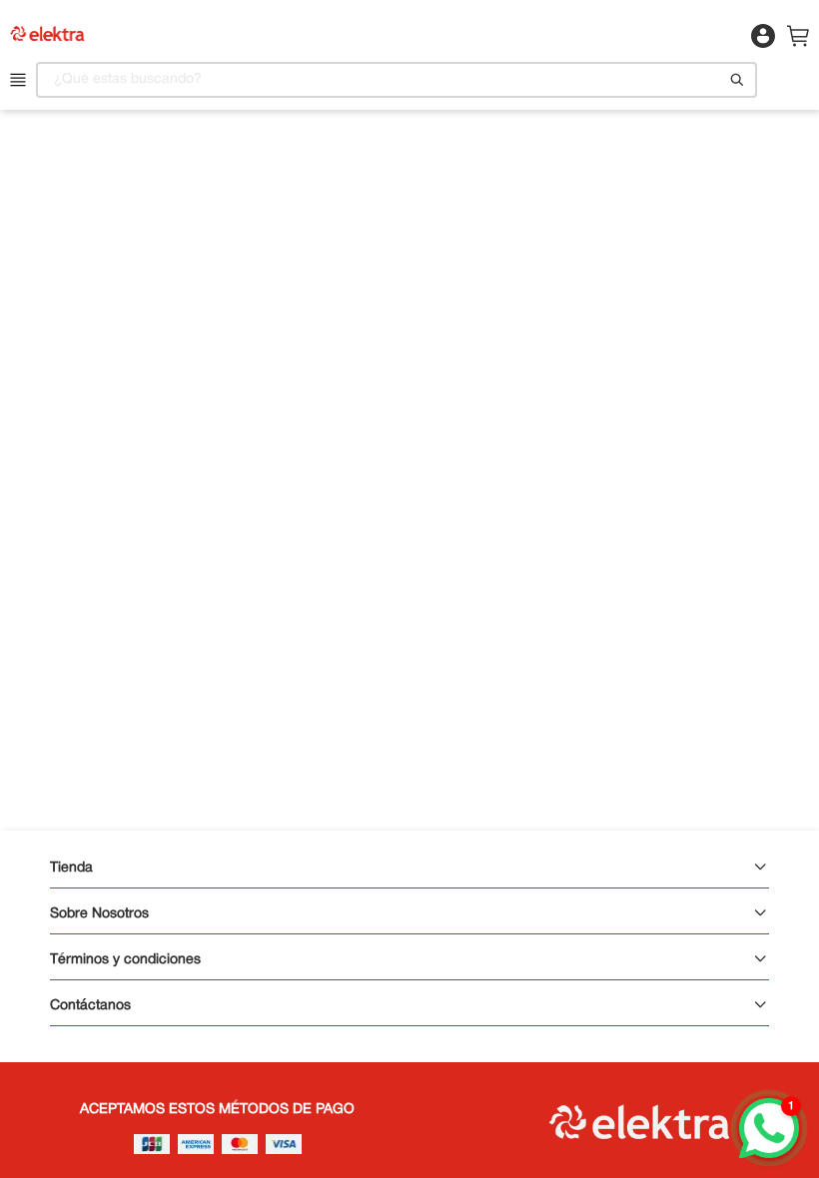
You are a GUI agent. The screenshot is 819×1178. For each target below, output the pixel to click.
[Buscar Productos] (737, 80)
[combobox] (396, 80)
